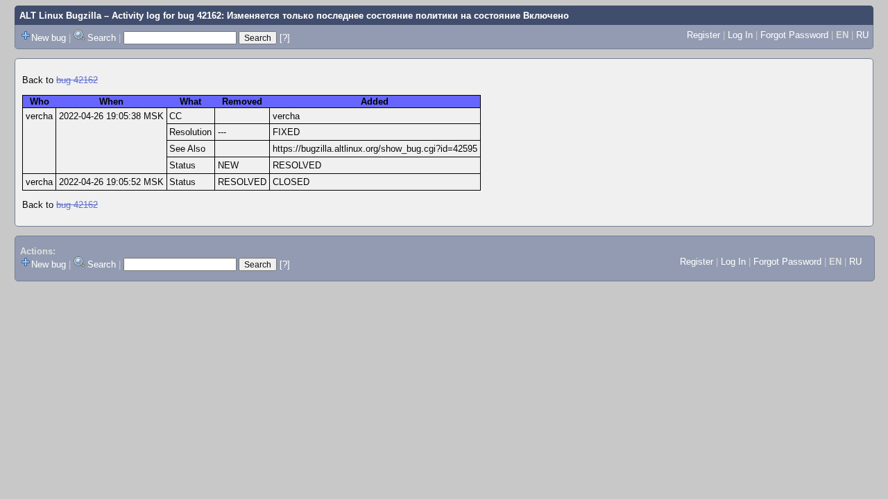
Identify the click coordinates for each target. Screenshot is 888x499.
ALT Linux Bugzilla (60, 15)
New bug (48, 38)
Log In (740, 35)
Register (703, 35)
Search (101, 38)
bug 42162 (77, 80)
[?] (285, 38)
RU (862, 35)
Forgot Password (794, 35)
